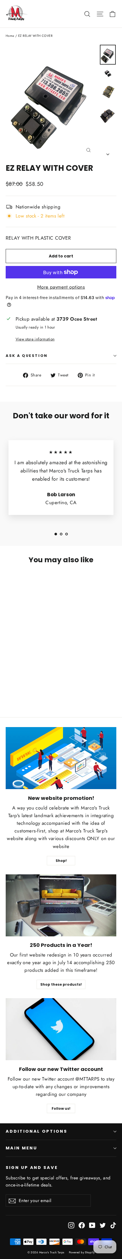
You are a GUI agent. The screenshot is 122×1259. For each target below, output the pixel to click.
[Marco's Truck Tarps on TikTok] (113, 1225)
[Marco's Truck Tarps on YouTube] (92, 1225)
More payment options (61, 287)
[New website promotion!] (61, 758)
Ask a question (27, 355)
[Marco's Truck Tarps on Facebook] (82, 1225)
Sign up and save (32, 1167)
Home (10, 35)
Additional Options (36, 1131)
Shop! (61, 860)
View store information (35, 339)
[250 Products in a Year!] (61, 905)
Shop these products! (61, 984)
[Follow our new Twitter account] (61, 1029)
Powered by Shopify (82, 1252)
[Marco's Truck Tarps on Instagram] (71, 1225)
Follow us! (61, 1108)
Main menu (21, 1148)
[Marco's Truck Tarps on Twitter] (103, 1225)
